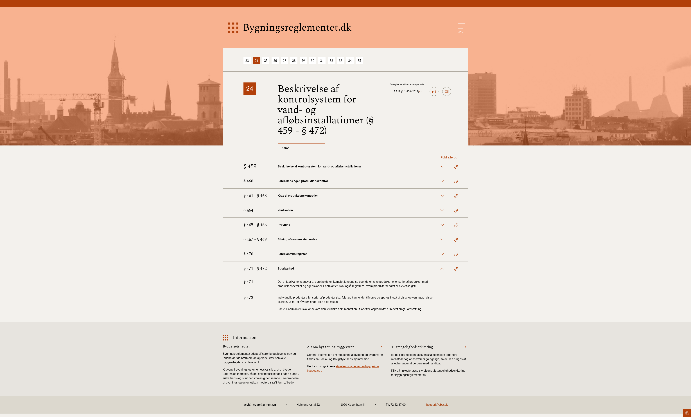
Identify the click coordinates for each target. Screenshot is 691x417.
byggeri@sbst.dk (437, 404)
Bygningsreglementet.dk (297, 27)
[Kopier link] (456, 167)
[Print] (434, 91)
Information (244, 337)
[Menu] (460, 26)
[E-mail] (446, 91)
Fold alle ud (449, 157)
